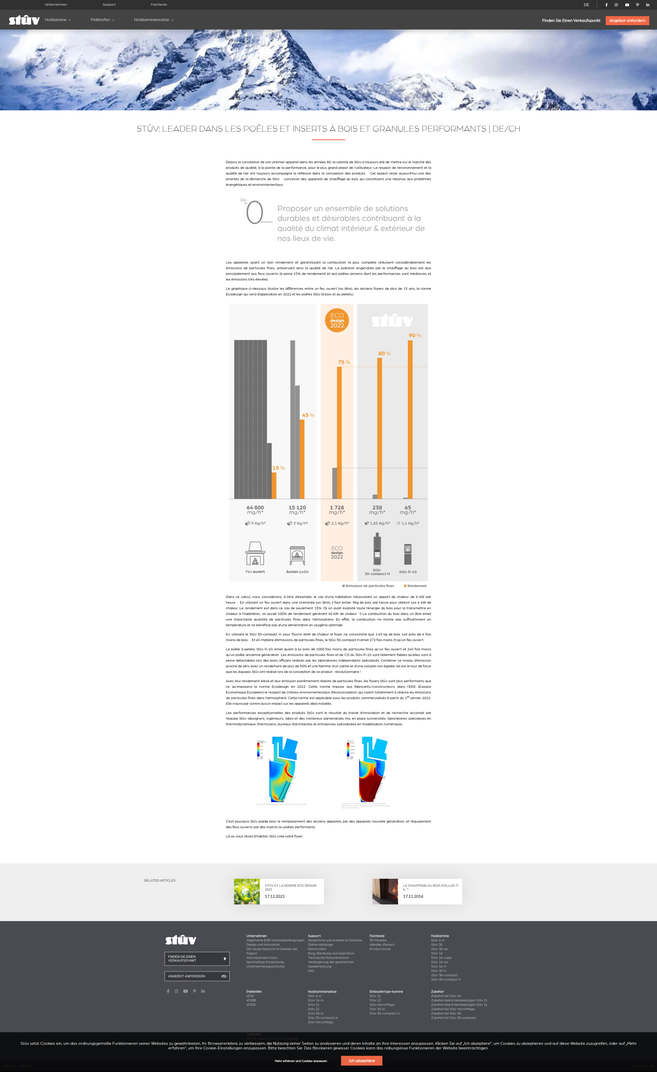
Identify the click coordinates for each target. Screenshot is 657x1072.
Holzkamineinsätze (151, 19)
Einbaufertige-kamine (386, 991)
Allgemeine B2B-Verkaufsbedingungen (275, 940)
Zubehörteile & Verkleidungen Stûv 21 (459, 1000)
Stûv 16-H (438, 966)
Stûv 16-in (315, 1000)
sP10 (250, 996)
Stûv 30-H (438, 971)
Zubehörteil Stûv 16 (446, 996)
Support (109, 4)
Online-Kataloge (320, 945)
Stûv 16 (436, 953)
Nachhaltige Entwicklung (265, 962)
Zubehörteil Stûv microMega (453, 1009)
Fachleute (159, 4)
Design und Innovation (263, 945)
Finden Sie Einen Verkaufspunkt (571, 20)
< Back (15, 35)
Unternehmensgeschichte (265, 966)
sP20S (251, 1005)
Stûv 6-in (315, 996)
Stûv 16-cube (441, 958)
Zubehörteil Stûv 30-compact (453, 1018)
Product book (380, 949)
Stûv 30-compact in (323, 1018)
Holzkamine (55, 19)
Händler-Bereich (382, 945)
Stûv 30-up (439, 949)
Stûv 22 (313, 1009)
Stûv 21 (313, 1005)
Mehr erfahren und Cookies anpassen (301, 1061)
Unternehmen (56, 4)
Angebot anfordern (627, 20)
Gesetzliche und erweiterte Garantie (335, 940)
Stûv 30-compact (444, 975)
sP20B (251, 1000)
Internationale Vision (261, 958)
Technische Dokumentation (328, 958)
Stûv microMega (320, 1022)
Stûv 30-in (315, 1013)
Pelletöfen (100, 19)
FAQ (311, 971)
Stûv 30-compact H (446, 979)
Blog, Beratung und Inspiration (331, 953)
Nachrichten (317, 949)
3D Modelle (378, 940)
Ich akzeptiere (362, 1060)
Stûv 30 (436, 945)
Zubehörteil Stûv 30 (446, 1013)
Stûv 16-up (439, 962)
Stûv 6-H (438, 940)
